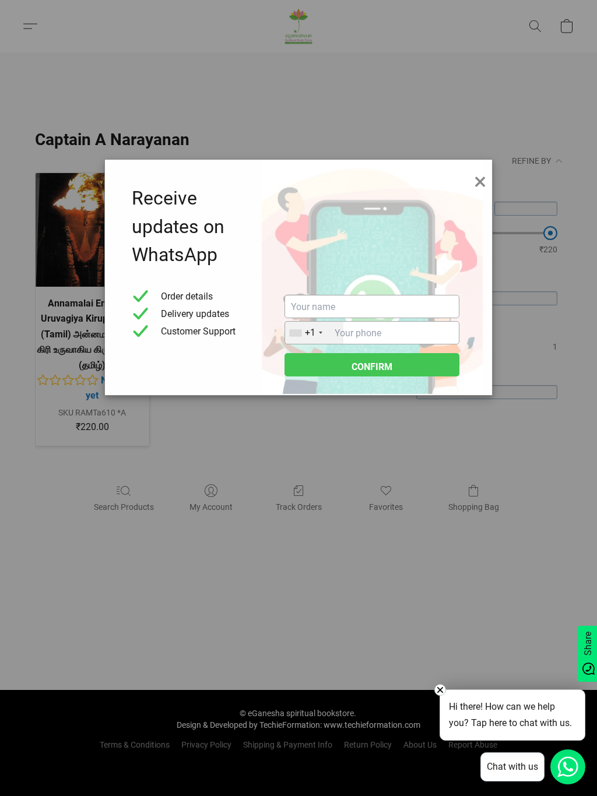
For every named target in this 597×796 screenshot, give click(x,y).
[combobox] (314, 333)
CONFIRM (372, 366)
